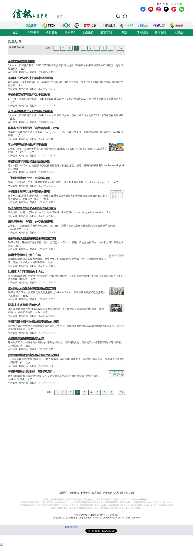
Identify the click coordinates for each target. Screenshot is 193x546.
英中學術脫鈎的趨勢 (21, 61)
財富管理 (106, 32)
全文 (23, 68)
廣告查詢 (107, 492)
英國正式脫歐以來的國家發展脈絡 (30, 78)
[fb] (143, 9)
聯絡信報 (129, 492)
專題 (124, 32)
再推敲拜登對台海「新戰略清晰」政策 (33, 128)
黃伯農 (33, 72)
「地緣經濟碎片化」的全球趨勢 (29, 178)
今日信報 (51, 32)
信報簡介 (63, 492)
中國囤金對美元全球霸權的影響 (29, 191)
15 (120, 48)
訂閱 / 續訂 (178, 3)
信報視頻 (142, 32)
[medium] (166, 9)
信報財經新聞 (71, 526)
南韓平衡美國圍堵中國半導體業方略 (32, 238)
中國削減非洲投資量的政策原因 (29, 161)
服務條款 (74, 492)
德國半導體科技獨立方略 (24, 254)
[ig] (158, 9)
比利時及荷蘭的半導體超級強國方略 (32, 288)
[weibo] (173, 9)
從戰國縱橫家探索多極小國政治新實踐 (33, 355)
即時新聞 (33, 32)
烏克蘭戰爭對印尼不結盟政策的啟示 (32, 208)
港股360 (70, 32)
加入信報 (118, 492)
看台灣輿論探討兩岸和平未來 (27, 144)
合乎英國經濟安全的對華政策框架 (30, 111)
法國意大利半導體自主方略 (26, 271)
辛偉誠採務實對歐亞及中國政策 (29, 94)
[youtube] (150, 9)
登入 (159, 3)
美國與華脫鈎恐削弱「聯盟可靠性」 (32, 371)
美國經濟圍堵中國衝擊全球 (26, 338)
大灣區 (178, 32)
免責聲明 (96, 492)
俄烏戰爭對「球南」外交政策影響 (30, 221)
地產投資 (88, 32)
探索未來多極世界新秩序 (24, 304)
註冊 (165, 3)
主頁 (15, 32)
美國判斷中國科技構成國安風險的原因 (33, 321)
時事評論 (23, 72)
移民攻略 (160, 32)
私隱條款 (85, 492)
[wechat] (181, 9)
